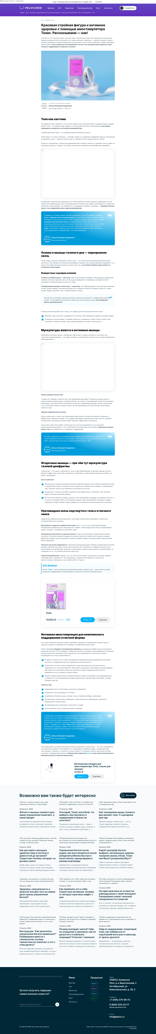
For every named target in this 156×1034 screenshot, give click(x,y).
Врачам (51, 8)
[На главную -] (31, 8)
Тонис (89, 753)
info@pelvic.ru (116, 1016)
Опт (59, 8)
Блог (98, 8)
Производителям (84, 8)
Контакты (108, 8)
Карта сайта (90, 1026)
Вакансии (69, 8)
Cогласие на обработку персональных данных (109, 1026)
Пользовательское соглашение (130, 1027)
